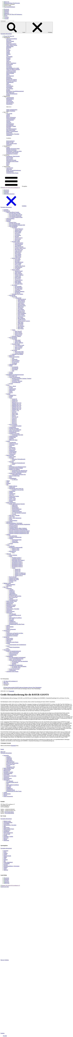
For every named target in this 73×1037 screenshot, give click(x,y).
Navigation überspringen (6, 33)
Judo (7, 55)
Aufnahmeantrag (10, 97)
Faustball (8, 50)
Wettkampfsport (9, 46)
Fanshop (7, 17)
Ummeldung (9, 100)
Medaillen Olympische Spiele (13, 148)
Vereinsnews (9, 135)
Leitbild (8, 114)
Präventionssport (10, 75)
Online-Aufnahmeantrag (11, 109)
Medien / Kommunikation (12, 131)
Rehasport (8, 77)
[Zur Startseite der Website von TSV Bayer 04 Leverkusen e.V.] (10, 187)
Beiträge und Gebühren (11, 79)
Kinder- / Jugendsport (11, 63)
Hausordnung (9, 104)
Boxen (7, 49)
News (7, 165)
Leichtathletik (9, 56)
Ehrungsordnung (10, 102)
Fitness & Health (10, 41)
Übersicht (8, 84)
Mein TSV (3, 751)
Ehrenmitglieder (9, 125)
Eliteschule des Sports (11, 160)
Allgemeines (9, 169)
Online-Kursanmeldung (11, 38)
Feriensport (8, 42)
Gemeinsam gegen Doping (12, 152)
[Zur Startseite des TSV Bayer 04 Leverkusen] (8, 36)
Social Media (9, 132)
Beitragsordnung (10, 98)
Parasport (8, 58)
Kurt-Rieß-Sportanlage (11, 128)
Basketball (8, 47)
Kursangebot (9, 78)
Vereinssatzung (9, 101)
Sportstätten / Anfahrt (11, 126)
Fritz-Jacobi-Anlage (10, 130)
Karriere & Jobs (9, 142)
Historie (8, 116)
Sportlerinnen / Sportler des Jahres (14, 151)
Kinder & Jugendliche (11, 43)
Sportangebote (9, 64)
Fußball (8, 52)
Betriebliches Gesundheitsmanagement (15, 91)
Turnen (7, 60)
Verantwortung (9, 167)
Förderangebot (9, 158)
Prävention (8, 40)
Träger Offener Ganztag (11, 45)
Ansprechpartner (10, 119)
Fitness (7, 74)
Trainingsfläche (9, 86)
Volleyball (8, 61)
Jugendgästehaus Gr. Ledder (12, 68)
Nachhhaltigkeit (9, 171)
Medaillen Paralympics (11, 149)
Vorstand (8, 121)
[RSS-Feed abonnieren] (8, 193)
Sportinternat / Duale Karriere (13, 156)
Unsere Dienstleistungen (11, 93)
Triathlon (8, 59)
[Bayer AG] (6, 1)
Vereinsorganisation (10, 118)
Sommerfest (9, 144)
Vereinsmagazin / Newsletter (12, 134)
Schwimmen (9, 66)
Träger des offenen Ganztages (13, 69)
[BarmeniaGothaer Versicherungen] (11, 3)
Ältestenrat (8, 122)
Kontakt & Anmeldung (11, 81)
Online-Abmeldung (10, 111)
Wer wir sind (9, 113)
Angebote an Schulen (11, 70)
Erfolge (8, 147)
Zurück (2, 749)
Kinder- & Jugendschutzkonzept (13, 170)
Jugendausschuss (10, 123)
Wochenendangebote (11, 72)
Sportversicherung (10, 141)
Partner (7, 164)
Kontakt (6, 18)
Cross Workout (9, 88)
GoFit (7, 83)
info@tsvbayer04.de (9, 811)
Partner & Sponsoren (11, 117)
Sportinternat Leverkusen (12, 153)
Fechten (8, 51)
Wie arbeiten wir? (10, 92)
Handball (8, 54)
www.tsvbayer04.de (9, 813)
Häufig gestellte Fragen (11, 143)
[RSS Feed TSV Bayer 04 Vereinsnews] (12, 14)
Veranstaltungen (9, 82)
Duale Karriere (9, 157)
